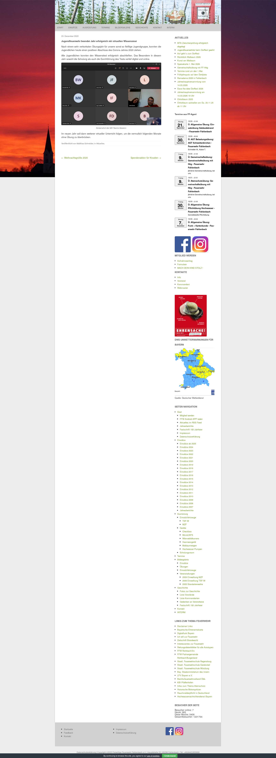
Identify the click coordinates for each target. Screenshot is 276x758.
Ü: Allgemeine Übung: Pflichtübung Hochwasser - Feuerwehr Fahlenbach (201, 208)
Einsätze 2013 (186, 485)
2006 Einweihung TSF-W (193, 580)
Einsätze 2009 (186, 499)
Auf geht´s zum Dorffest (188, 53)
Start (60, 27)
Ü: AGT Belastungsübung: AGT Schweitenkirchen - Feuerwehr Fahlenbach (201, 143)
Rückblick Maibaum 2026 (189, 56)
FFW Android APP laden (191, 418)
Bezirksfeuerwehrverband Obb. (191, 678)
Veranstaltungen (187, 573)
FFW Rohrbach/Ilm (186, 650)
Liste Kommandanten (189, 598)
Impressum (185, 433)
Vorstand (181, 280)
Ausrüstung (89, 27)
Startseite (68, 729)
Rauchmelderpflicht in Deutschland (193, 692)
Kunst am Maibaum (186, 60)
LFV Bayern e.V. (185, 675)
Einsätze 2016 (186, 475)
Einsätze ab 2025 (188, 443)
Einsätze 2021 (186, 457)
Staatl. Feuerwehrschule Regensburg (194, 661)
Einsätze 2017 (186, 471)
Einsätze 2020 (186, 461)
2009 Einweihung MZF (192, 577)
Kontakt (157, 27)
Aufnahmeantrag (184, 260)
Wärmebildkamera (190, 538)
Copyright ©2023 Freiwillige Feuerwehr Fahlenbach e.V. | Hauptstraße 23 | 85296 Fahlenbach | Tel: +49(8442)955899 (148, 752)
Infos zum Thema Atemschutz (191, 685)
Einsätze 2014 (186, 482)
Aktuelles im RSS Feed (191, 422)
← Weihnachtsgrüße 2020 (74, 157)
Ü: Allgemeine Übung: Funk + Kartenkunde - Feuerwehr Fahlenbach (201, 226)
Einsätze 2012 (186, 489)
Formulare (182, 264)
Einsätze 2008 (186, 503)
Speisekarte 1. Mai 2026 (188, 63)
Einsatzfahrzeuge (188, 517)
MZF (184, 524)
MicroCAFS (187, 534)
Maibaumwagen (189, 545)
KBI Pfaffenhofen (185, 682)
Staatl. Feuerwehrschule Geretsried (193, 664)
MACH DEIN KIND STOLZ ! (190, 267)
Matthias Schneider (85, 143)
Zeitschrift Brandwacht (187, 640)
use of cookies (153, 755)
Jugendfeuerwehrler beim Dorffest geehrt (196, 49)
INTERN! (171, 27)
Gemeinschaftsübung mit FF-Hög (192, 67)
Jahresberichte (186, 425)
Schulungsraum (187, 552)
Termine (105, 27)
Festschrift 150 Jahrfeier (191, 429)
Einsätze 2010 (186, 496)
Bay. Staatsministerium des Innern (193, 671)
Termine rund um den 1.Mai (190, 71)
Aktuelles (100, 143)
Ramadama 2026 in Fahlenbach (192, 78)
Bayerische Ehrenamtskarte (190, 629)
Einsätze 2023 (186, 450)
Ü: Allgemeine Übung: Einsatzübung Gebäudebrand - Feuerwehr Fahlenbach (201, 128)
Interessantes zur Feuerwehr (190, 643)
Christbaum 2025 (185, 99)
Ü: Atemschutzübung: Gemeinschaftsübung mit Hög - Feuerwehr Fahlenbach (200, 186)
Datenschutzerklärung (190, 436)
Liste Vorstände (187, 594)
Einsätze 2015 (186, 478)
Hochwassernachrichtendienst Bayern (194, 696)
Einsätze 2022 (186, 454)
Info (179, 277)
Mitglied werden (187, 415)
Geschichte (141, 27)
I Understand (170, 755)
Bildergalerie (122, 27)
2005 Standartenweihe (192, 584)
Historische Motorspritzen (189, 689)
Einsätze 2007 (186, 506)
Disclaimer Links (185, 626)
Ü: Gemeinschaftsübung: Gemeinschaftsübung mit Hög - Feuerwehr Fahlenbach (200, 162)
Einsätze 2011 (186, 492)
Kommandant (183, 284)
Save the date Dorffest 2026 (190, 88)
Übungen (184, 566)
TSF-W (185, 520)
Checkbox (187, 531)
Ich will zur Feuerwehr (187, 636)
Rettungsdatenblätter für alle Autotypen (195, 647)
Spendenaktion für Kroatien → (146, 157)
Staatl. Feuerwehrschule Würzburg (193, 668)
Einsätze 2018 (186, 468)
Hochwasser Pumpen (192, 548)
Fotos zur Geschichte (190, 591)
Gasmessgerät (189, 541)
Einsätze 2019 (186, 464)
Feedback (68, 732)
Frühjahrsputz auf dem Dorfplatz (192, 74)
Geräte (183, 527)
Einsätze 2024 (186, 447)
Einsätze (72, 27)
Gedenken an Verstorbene (192, 601)
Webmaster (182, 287)
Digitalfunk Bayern (185, 633)
